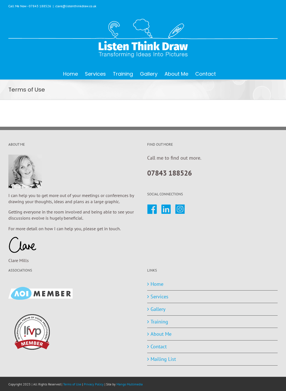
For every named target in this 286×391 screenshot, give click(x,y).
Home (157, 284)
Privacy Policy (94, 384)
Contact (159, 346)
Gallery (158, 309)
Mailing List (163, 359)
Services (159, 296)
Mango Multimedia (129, 384)
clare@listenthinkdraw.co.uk (75, 6)
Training (159, 321)
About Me (161, 334)
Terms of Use (72, 384)
